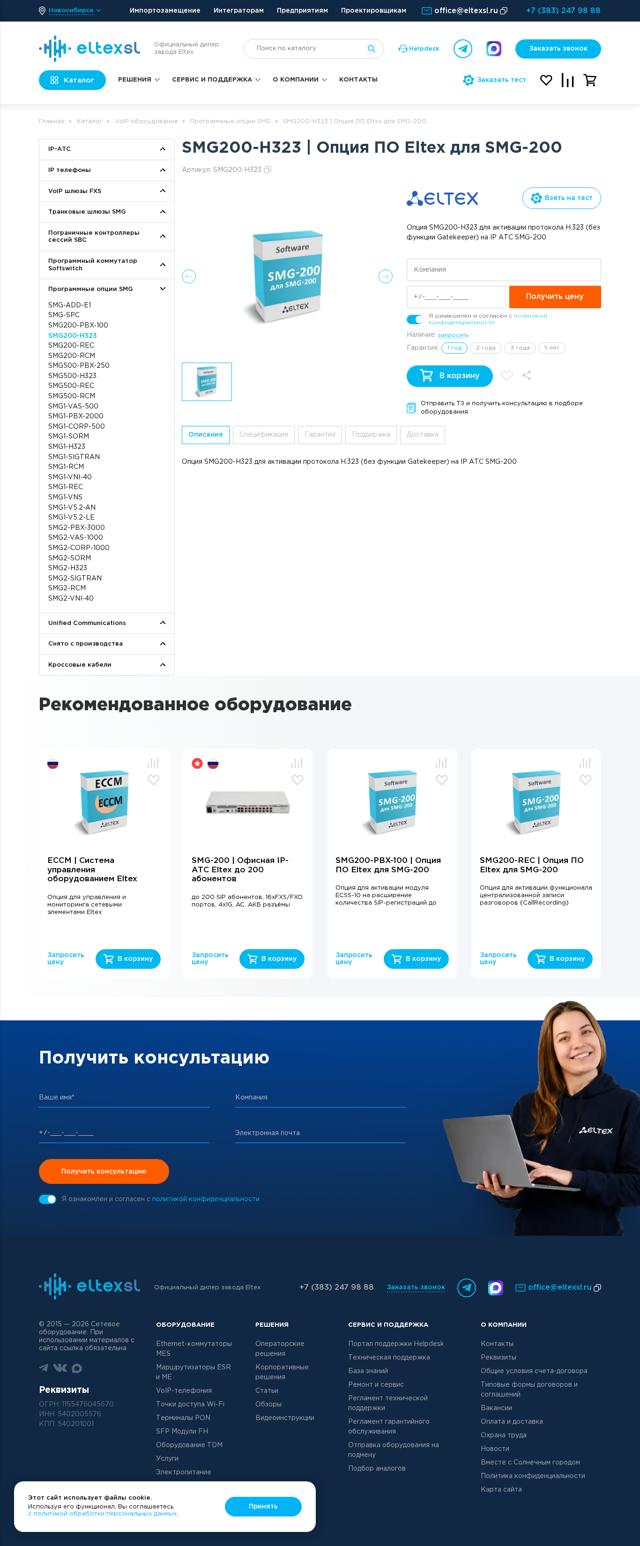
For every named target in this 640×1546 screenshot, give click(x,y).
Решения (134, 79)
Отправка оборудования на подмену (393, 1450)
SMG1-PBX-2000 (76, 416)
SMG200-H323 (72, 336)
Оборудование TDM (189, 1445)
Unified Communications (87, 623)
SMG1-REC (65, 487)
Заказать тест (501, 80)
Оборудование (185, 1325)
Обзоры (268, 1404)
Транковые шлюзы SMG (87, 212)
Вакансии (496, 1408)
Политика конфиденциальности (533, 1476)
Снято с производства (85, 644)
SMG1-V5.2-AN (72, 508)
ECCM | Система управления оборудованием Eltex (92, 870)
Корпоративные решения (282, 1372)
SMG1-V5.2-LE (71, 517)
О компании (296, 79)
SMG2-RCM (67, 588)
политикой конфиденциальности (206, 1199)
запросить (453, 335)
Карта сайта (501, 1490)
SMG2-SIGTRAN (75, 578)
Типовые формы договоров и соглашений (529, 1389)
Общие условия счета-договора (534, 1371)
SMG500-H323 (72, 376)
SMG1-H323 (66, 447)
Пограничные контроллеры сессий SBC (94, 236)
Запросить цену (65, 958)
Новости (495, 1449)
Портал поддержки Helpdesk (396, 1344)
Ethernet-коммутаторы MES (194, 1349)
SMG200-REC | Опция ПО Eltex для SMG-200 (532, 865)
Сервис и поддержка (212, 79)
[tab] (206, 435)
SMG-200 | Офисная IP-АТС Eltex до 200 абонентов (240, 870)
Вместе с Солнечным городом (530, 1462)
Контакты (358, 79)
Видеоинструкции (284, 1418)
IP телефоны (69, 170)
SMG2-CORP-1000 (79, 548)
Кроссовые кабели (80, 665)
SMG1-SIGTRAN (74, 457)
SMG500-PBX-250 (79, 366)
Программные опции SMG (230, 121)
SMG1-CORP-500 (76, 427)
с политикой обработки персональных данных (102, 1513)
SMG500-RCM (71, 396)
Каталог (90, 121)
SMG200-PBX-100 (78, 325)
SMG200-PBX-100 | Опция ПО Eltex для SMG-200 (388, 865)
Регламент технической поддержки (388, 1403)
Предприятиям (302, 11)
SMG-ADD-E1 (69, 305)
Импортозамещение (165, 11)
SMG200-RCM (71, 356)
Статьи (266, 1391)
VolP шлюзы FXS (74, 191)
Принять (263, 1506)
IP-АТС (59, 149)
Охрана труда (504, 1435)
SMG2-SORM (69, 558)
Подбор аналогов (377, 1469)
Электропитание (183, 1472)
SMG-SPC (64, 315)
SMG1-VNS (65, 497)
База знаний (368, 1371)
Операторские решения (280, 1349)
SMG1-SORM (68, 436)
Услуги (167, 1459)
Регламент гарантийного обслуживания (389, 1427)
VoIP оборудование (146, 121)
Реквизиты (498, 1357)
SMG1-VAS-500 (73, 406)
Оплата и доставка (512, 1422)
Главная (52, 121)
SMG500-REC (71, 386)
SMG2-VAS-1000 (75, 538)
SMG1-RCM (66, 467)
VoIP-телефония (184, 1391)
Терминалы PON (183, 1418)
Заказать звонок (558, 49)
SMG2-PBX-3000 (76, 528)
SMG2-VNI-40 (71, 599)
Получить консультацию (104, 1171)
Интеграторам (239, 11)
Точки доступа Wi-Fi (190, 1404)
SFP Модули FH (182, 1432)
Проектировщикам (373, 11)
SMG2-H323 (67, 568)
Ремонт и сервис (376, 1385)
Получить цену (555, 296)
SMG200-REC (71, 346)
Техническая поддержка (389, 1357)
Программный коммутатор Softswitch (92, 265)
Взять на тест (569, 198)
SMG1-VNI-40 (70, 477)
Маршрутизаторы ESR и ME (193, 1372)
